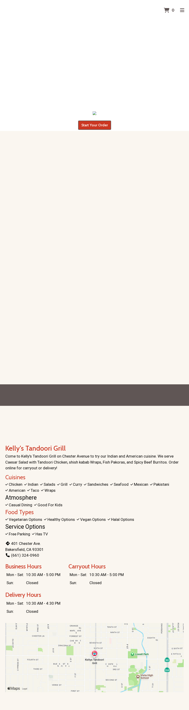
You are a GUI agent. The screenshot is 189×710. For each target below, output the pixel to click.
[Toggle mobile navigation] (182, 10)
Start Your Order (94, 125)
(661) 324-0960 (25, 555)
